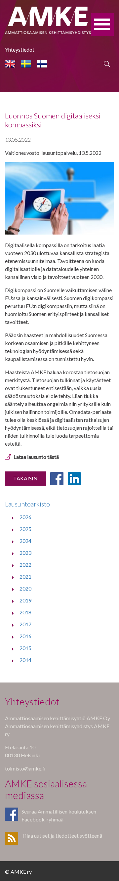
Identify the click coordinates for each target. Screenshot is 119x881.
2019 (25, 600)
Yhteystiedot (19, 49)
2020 (25, 588)
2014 (25, 660)
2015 (25, 648)
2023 (25, 553)
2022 (25, 564)
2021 (25, 576)
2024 (25, 541)
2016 (25, 636)
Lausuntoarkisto (27, 504)
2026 (25, 517)
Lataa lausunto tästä (36, 457)
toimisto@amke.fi (25, 768)
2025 (25, 529)
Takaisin (25, 478)
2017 (25, 624)
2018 (25, 612)
